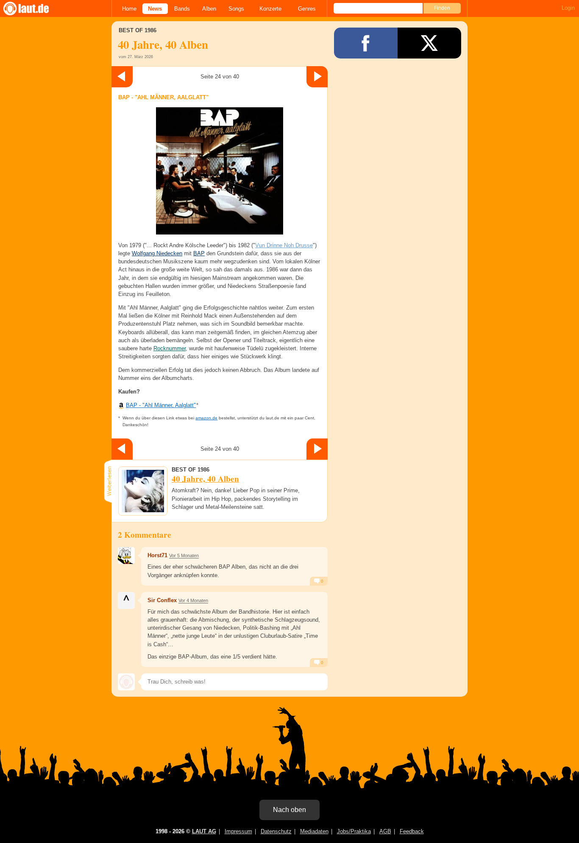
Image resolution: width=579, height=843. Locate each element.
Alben (209, 9)
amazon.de (206, 418)
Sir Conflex (162, 600)
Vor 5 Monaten (184, 555)
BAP (199, 253)
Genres (307, 9)
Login (568, 8)
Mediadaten (314, 831)
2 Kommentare (144, 535)
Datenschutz (276, 831)
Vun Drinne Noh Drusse (284, 245)
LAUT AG (204, 831)
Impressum (238, 831)
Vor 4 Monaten (193, 600)
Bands (182, 9)
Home (129, 9)
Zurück (122, 76)
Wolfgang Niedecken (157, 253)
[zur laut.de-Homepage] (34, 8)
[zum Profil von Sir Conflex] (126, 600)
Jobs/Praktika (354, 831)
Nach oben (289, 809)
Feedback (412, 831)
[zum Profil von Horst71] (126, 555)
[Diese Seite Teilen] (366, 43)
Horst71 (157, 555)
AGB (385, 831)
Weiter (317, 76)
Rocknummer (169, 348)
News (155, 9)
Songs (236, 9)
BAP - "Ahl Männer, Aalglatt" (161, 405)
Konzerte (270, 9)
